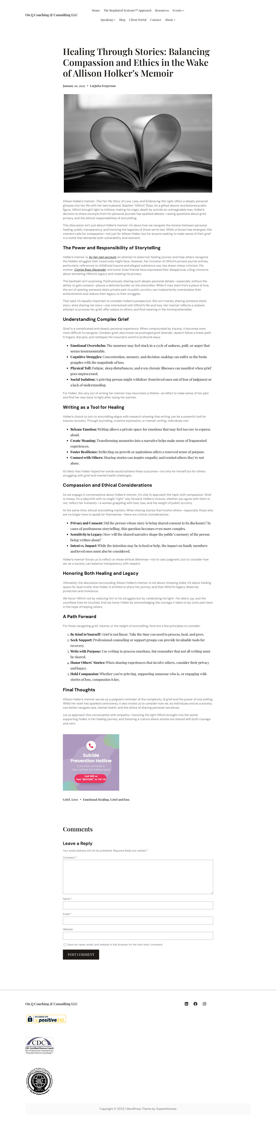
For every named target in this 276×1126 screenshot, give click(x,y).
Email (67, 914)
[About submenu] (175, 20)
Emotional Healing (96, 799)
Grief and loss (119, 799)
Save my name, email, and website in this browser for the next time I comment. (115, 944)
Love (75, 799)
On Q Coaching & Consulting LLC (51, 15)
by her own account (102, 257)
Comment (70, 857)
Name (67, 898)
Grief (66, 799)
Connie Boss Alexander (90, 270)
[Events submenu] (183, 10)
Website (68, 929)
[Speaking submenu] (114, 20)
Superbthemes (166, 1109)
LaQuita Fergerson (103, 86)
